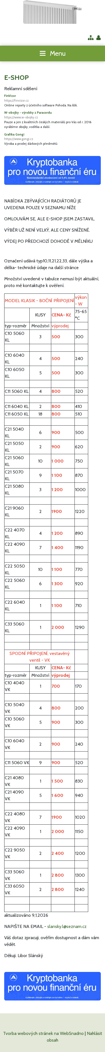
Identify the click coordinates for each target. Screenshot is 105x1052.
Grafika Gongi (18, 136)
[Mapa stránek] (91, 38)
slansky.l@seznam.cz (67, 926)
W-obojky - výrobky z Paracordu (28, 115)
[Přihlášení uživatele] (98, 38)
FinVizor (16, 98)
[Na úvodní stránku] (52, 12)
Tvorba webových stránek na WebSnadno (43, 1033)
